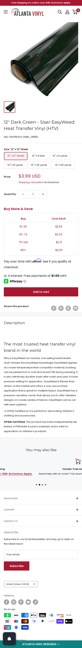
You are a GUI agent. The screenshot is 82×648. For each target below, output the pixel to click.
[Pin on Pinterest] (61, 308)
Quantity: (10, 194)
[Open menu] (6, 11)
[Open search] (60, 12)
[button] (41, 644)
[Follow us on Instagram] (13, 602)
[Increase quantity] (43, 194)
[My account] (67, 12)
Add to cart (41, 292)
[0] (75, 12)
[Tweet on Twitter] (68, 308)
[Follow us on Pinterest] (21, 602)
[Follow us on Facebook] (6, 602)
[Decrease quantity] (23, 194)
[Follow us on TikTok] (35, 602)
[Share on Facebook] (53, 308)
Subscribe (17, 566)
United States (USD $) (17, 584)
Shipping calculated (31, 182)
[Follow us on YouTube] (28, 602)
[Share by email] (75, 308)
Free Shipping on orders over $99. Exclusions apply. (41, 2)
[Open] (9, 638)
